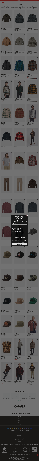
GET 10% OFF (19, 244)
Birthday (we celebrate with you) (16, 231)
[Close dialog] (27, 215)
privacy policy (23, 242)
